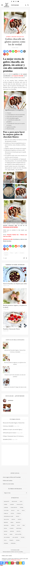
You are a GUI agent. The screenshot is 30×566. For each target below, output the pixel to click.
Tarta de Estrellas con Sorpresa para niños (15, 283)
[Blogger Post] (24, 51)
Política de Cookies (7, 480)
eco (18, 510)
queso (5, 531)
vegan (18, 540)
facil (23, 510)
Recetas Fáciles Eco (13, 234)
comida (6, 507)
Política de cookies (16, 560)
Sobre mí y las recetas (8, 484)
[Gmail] (18, 51)
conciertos (14, 507)
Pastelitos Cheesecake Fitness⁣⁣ (11, 329)
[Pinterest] (4, 54)
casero (12, 504)
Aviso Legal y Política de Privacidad (11, 477)
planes (12, 528)
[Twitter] (7, 51)
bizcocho (14, 501)
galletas (6, 519)
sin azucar (22, 252)
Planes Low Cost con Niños (17, 551)
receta (18, 531)
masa (12, 522)
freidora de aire (8, 516)
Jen (6, 258)
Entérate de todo (8, 239)
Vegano (6, 543)
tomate (11, 540)
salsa (5, 534)
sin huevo (15, 537)
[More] (7, 54)
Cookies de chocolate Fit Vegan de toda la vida (15, 387)
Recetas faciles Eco (18, 36)
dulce (12, 510)
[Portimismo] (6, 5)
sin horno (7, 537)
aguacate (6, 501)
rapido (12, 531)
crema (21, 507)
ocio (18, 525)
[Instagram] (10, 51)
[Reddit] (16, 51)
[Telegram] (21, 51)
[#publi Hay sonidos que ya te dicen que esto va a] (7, 408)
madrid (6, 522)
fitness (11, 252)
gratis (13, 519)
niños (13, 525)
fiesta (12, 513)
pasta (5, 528)
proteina (18, 528)
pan (24, 525)
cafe (21, 501)
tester (22, 537)
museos (18, 522)
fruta (17, 516)
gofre (16, 252)
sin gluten (6, 254)
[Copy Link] (20, 563)
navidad (6, 525)
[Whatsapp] (13, 51)
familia (6, 513)
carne (5, 504)
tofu (5, 540)
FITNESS (8, 36)
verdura (13, 543)
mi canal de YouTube (17, 75)
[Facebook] (4, 51)
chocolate (6, 252)
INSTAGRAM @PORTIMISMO (10, 227)
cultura (6, 510)
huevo (19, 519)
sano (11, 534)
